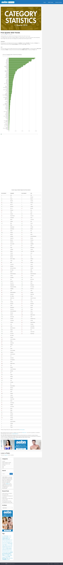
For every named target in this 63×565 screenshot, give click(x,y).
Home (45, 2)
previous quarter (21, 429)
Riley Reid (6, 555)
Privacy (61, 563)
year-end (7, 559)
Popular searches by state (6, 463)
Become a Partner (59, 2)
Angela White (5, 538)
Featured (3, 461)
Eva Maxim (6, 547)
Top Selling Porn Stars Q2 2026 (7, 502)
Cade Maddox (8, 542)
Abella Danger (6, 535)
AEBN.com (15, 438)
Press (3, 466)
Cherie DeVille (10, 543)
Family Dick (10, 547)
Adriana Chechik (5, 537)
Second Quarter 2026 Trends (6, 501)
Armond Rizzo (7, 539)
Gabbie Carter (4, 548)
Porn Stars (3, 465)
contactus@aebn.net (15, 433)
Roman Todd (3, 556)
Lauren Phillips (11, 551)
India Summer (9, 548)
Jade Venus (4, 549)
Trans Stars (11, 558)
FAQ (48, 563)
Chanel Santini (5, 543)
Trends (4, 559)
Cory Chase (4, 544)
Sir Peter (6, 556)
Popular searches (7, 552)
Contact (51, 563)
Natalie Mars (3, 552)
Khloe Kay (3, 551)
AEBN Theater (50, 2)
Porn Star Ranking (7, 553)
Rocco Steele (9, 555)
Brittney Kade (4, 542)
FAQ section (24, 432)
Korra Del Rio (7, 551)
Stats (6, 34)
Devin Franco (8, 546)
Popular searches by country (6, 462)
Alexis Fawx (9, 537)
